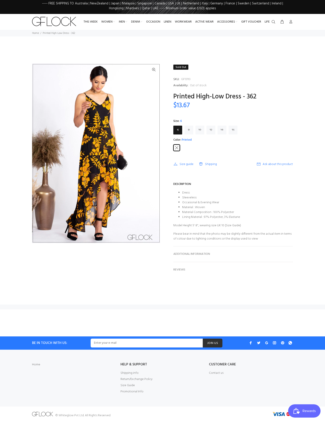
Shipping (211, 164)
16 (233, 129)
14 (222, 129)
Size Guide (233, 225)
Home (35, 33)
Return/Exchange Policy (136, 379)
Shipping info (129, 373)
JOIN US (212, 343)
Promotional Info (131, 391)
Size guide (186, 164)
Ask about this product (278, 164)
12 (211, 129)
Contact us (216, 373)
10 (200, 129)
